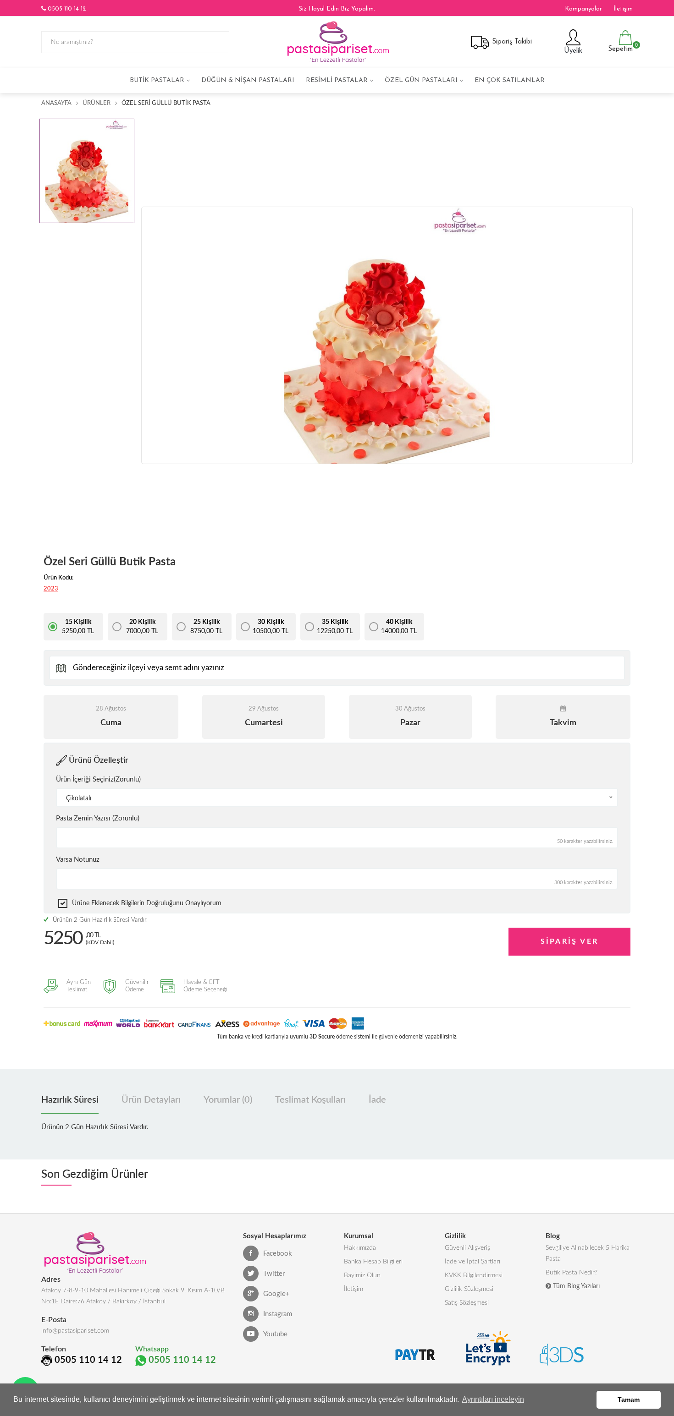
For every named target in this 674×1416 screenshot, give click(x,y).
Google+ (276, 1293)
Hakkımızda (360, 1248)
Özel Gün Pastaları (421, 80)
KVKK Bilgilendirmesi (474, 1275)
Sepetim (619, 47)
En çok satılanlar (510, 80)
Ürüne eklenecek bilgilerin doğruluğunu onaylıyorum (146, 903)
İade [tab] (377, 1099)
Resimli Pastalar (337, 80)
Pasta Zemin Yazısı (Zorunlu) (97, 818)
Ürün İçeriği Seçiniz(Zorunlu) (98, 779)
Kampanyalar (583, 9)
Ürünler (96, 103)
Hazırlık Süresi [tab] (70, 1099)
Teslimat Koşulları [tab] (310, 1099)
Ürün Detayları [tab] (151, 1099)
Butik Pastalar (157, 80)
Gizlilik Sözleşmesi (469, 1289)
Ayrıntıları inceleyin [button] (493, 1399)
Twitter (274, 1273)
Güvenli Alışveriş (467, 1248)
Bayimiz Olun (362, 1275)
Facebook (277, 1253)
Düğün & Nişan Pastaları (247, 80)
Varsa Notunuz (77, 859)
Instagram (277, 1314)
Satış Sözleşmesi (467, 1303)
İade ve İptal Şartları (472, 1261)
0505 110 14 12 (66, 9)
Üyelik (572, 51)
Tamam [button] (629, 1399)
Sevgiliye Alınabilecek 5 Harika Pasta (588, 1253)
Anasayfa (56, 103)
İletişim (623, 9)
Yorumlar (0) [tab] (228, 1099)
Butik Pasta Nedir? (571, 1272)
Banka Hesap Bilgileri (373, 1261)
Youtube (275, 1334)
